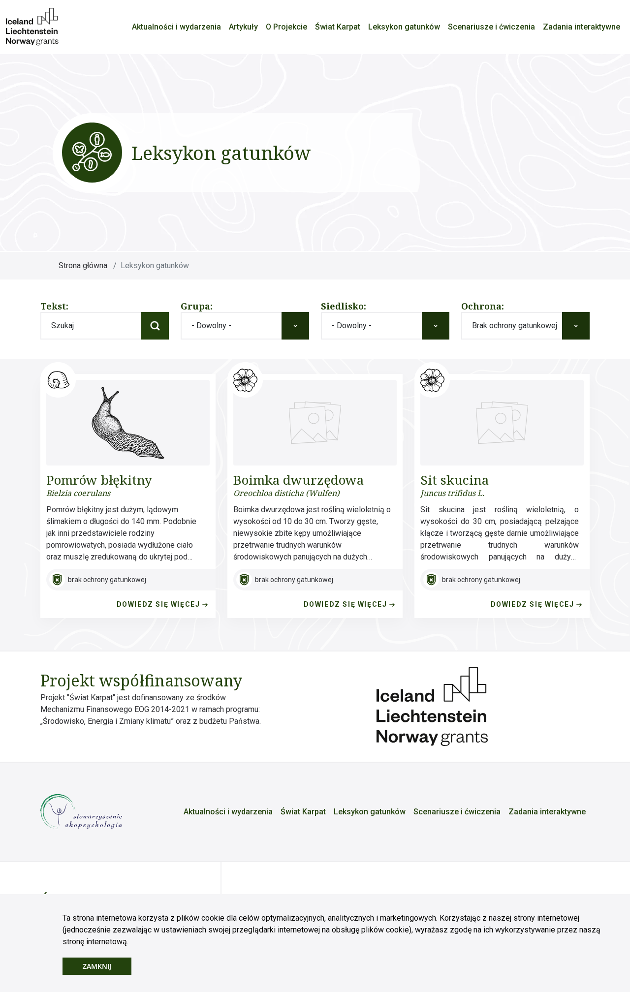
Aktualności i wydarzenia (176, 26)
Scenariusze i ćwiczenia (491, 26)
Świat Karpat (337, 26)
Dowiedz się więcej (159, 604)
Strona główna (83, 265)
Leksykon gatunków (404, 26)
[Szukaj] (155, 326)
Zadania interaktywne (581, 26)
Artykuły (243, 26)
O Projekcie (286, 26)
